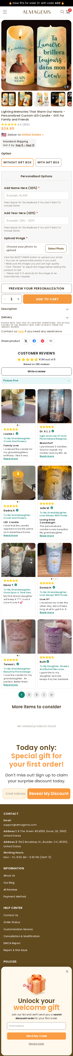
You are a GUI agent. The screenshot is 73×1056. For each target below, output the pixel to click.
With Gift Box (48, 162)
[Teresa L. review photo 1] (18, 636)
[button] (4, 11)
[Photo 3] (55, 578)
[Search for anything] (62, 12)
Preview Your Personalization (36, 288)
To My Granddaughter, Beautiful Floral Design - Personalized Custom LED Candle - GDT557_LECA (18, 670)
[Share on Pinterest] (42, 341)
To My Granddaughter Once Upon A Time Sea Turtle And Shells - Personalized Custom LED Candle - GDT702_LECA (17, 591)
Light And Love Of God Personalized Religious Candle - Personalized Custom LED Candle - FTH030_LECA (53, 437)
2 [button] (29, 694)
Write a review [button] (37, 371)
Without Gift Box (17, 162)
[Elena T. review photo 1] (18, 560)
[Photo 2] (19, 425)
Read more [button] (11, 458)
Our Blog (9, 882)
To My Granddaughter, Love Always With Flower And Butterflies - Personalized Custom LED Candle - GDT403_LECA (54, 514)
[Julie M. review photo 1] (54, 483)
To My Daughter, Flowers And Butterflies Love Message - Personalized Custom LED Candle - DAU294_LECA (54, 668)
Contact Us (11, 915)
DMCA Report (12, 943)
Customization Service (18, 929)
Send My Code (36, 1036)
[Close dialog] (67, 971)
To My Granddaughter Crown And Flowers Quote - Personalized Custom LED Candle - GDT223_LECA (17, 440)
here (21, 331)
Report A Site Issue (15, 950)
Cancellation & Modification (22, 936)
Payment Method (15, 896)
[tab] (8, 99)
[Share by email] (50, 341)
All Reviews (10, 889)
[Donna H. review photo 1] (54, 560)
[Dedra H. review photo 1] (18, 483)
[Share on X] (26, 341)
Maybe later (36, 1043)
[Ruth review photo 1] (54, 636)
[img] (11, 429)
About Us (9, 875)
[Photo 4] (57, 578)
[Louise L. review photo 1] (18, 406)
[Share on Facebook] (34, 341)
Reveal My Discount (49, 793)
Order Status (12, 922)
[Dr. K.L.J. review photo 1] (54, 406)
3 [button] (36, 694)
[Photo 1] (17, 425)
